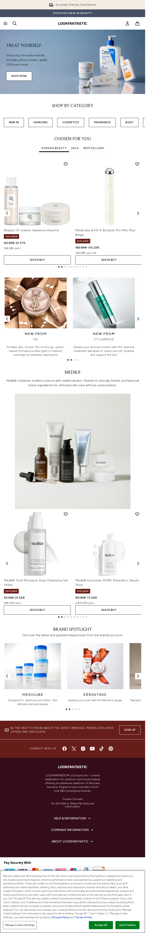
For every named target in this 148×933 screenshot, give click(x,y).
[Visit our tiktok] (101, 748)
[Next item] (138, 213)
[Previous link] (7, 319)
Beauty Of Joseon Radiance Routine (31, 230)
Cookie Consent (72, 799)
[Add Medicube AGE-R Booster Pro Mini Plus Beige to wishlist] (137, 164)
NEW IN (14, 122)
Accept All (101, 925)
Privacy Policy (61, 917)
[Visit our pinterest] (110, 748)
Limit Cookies (127, 925)
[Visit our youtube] (92, 748)
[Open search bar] (14, 23)
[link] (127, 23)
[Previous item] (7, 213)
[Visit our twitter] (73, 748)
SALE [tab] (75, 148)
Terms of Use (83, 917)
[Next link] (138, 319)
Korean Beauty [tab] (54, 148)
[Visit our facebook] (64, 748)
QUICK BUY (37, 259)
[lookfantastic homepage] (72, 23)
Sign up (129, 730)
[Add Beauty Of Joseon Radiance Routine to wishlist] (65, 164)
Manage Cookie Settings (20, 925)
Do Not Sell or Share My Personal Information (72, 805)
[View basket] (137, 23)
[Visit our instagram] (83, 748)
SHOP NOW (19, 76)
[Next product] (138, 563)
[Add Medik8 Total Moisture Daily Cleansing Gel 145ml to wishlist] (65, 514)
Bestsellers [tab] (93, 148)
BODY (129, 122)
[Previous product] (7, 563)
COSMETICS (70, 122)
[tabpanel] (72, 213)
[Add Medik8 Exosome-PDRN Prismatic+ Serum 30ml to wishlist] (137, 514)
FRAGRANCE (102, 122)
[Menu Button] (5, 23)
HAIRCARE (41, 122)
